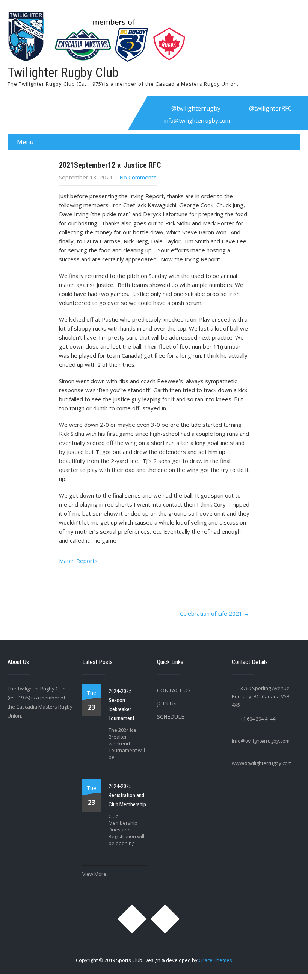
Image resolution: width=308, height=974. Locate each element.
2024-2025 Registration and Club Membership (127, 795)
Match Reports (78, 560)
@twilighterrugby (195, 108)
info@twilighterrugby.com (197, 120)
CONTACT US (173, 690)
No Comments (138, 177)
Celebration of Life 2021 (214, 613)
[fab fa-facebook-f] (235, 108)
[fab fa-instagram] (158, 108)
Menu (25, 142)
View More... (96, 874)
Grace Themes (215, 960)
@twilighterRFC (270, 108)
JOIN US (167, 703)
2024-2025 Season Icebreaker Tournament (121, 705)
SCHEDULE (170, 716)
